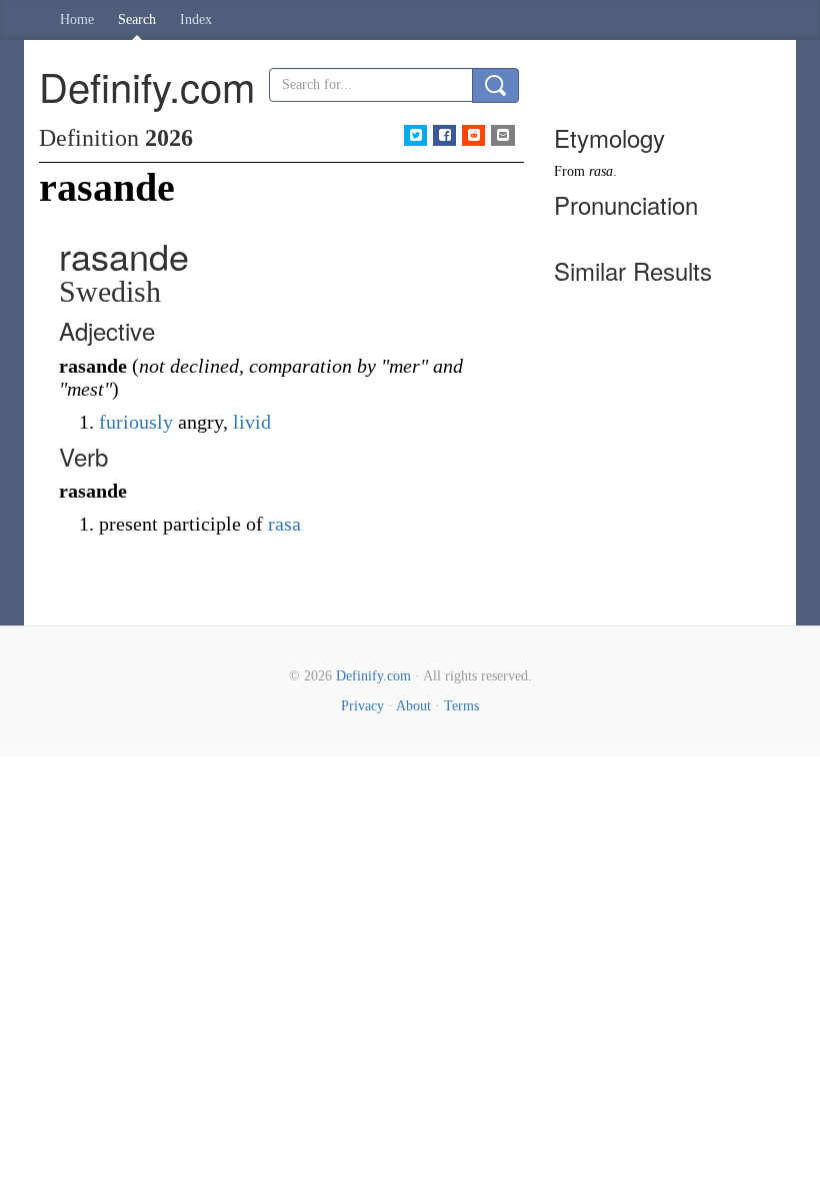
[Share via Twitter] (415, 135)
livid (252, 422)
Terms (461, 705)
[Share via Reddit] (473, 135)
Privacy (362, 705)
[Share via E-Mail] (502, 135)
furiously (136, 422)
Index (196, 19)
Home (77, 19)
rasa (284, 524)
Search (137, 19)
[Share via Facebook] (444, 135)
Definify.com (373, 675)
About (413, 705)
